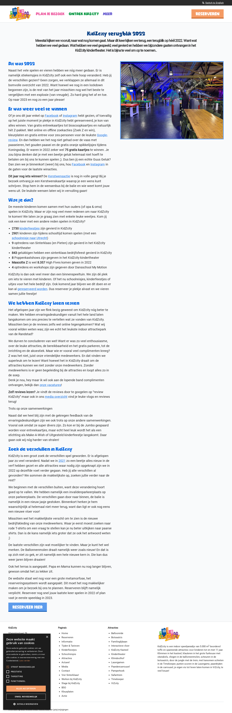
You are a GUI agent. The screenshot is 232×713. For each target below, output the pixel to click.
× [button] (47, 637)
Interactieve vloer (120, 645)
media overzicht (56, 397)
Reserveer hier (27, 607)
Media (65, 666)
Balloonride (117, 633)
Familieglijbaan (119, 641)
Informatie (67, 641)
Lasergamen (117, 662)
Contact (66, 670)
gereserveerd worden (32, 289)
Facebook (51, 116)
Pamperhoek (118, 670)
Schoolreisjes (69, 654)
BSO (64, 687)
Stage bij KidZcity (71, 683)
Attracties (67, 658)
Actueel (66, 662)
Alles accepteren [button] (26, 688)
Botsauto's (116, 637)
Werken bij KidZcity (72, 679)
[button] (26, 704)
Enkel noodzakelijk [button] (26, 696)
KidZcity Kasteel (119, 649)
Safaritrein (116, 675)
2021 (62, 461)
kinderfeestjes (30, 228)
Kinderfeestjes (69, 649)
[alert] (27, 672)
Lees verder (24, 660)
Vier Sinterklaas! (70, 675)
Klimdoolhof (117, 658)
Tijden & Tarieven (71, 645)
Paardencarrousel (120, 666)
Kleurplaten (67, 691)
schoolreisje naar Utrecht (29, 238)
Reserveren (208, 14)
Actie (64, 695)
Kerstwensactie (59, 176)
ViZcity (115, 683)
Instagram (70, 116)
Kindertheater (118, 654)
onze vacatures (50, 385)
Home (65, 633)
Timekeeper (117, 679)
